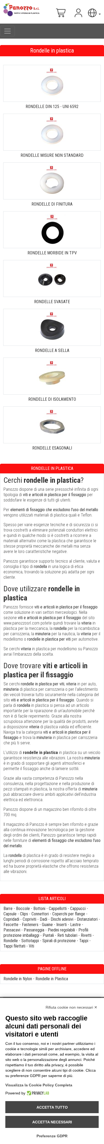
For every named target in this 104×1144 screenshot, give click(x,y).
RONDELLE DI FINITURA (52, 204)
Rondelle (10, 940)
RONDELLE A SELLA (52, 350)
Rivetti (86, 935)
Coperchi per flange (68, 913)
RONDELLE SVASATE (52, 301)
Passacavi (11, 930)
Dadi (43, 919)
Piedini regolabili (61, 930)
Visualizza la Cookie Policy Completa (38, 1085)
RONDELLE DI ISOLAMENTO (52, 399)
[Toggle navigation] (7, 31)
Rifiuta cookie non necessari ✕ (71, 1007)
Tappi (83, 940)
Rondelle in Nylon (17, 978)
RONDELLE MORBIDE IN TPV (52, 252)
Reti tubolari (67, 935)
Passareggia (34, 930)
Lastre (75, 924)
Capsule (10, 913)
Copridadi (11, 919)
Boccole (23, 908)
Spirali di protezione (59, 940)
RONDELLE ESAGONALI (52, 448)
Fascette (10, 924)
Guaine (47, 924)
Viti (31, 946)
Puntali (48, 935)
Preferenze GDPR (52, 1136)
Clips (24, 913)
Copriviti (29, 919)
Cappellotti (58, 908)
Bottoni (39, 908)
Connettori (40, 913)
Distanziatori (87, 919)
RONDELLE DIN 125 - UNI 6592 (52, 106)
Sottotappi (30, 940)
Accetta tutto (52, 1107)
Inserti (61, 924)
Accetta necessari (52, 1122)
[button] (94, 13)
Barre (8, 908)
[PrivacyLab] (37, 1093)
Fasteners (30, 924)
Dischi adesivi (62, 919)
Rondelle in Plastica (51, 978)
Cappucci (78, 908)
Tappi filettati (14, 946)
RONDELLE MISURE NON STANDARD (52, 155)
